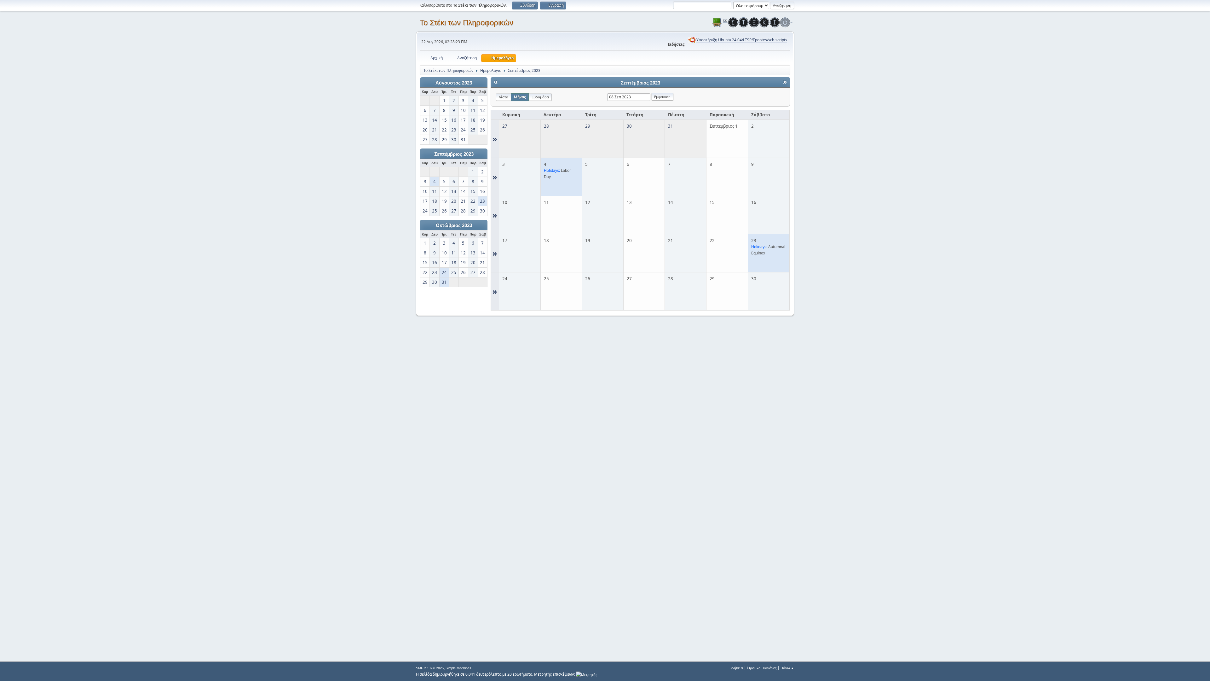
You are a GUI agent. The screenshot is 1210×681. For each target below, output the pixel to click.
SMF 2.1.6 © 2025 (430, 668)
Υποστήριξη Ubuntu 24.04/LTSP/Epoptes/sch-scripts (741, 40)
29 (587, 126)
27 (504, 126)
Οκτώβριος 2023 (454, 225)
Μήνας (520, 97)
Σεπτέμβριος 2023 (454, 154)
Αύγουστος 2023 (453, 82)
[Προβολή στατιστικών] (586, 674)
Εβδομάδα (540, 97)
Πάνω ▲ (787, 668)
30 (629, 126)
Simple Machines (458, 668)
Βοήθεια (736, 668)
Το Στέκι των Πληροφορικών (466, 22)
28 (546, 126)
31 (670, 126)
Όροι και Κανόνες (761, 668)
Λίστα (503, 97)
